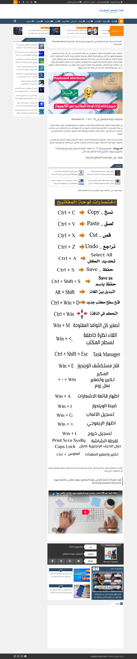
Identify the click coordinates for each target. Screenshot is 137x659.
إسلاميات (47, 21)
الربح (56, 21)
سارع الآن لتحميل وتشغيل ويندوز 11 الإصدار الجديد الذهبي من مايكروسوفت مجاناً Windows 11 (107, 596)
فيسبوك (29, 21)
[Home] (121, 21)
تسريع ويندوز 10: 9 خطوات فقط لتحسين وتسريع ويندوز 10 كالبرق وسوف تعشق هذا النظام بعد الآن (89, 150)
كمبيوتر (104, 21)
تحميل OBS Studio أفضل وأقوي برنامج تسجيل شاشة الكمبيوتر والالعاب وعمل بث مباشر (101, 182)
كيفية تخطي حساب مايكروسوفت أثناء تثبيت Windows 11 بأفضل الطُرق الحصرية (26, 97)
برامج (96, 21)
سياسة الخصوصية (115, 2)
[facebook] (23, 2)
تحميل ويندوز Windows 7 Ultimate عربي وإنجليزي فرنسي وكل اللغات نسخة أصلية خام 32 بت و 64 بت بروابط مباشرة (26, 61)
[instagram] (31, 2)
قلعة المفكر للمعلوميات (98, 656)
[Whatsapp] (70, 561)
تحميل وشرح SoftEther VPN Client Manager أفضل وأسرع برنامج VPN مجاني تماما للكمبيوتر (64, 173)
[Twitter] (61, 561)
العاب (88, 21)
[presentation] (97, 568)
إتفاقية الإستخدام (102, 2)
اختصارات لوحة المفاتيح (73, 554)
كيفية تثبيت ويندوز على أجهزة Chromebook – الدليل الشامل (29, 82)
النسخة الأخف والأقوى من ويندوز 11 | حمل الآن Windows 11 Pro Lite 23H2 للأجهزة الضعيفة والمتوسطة (26, 46)
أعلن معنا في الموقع (73, 2)
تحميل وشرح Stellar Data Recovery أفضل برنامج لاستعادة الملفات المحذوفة (100, 173)
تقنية (113, 21)
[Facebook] (52, 561)
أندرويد (64, 21)
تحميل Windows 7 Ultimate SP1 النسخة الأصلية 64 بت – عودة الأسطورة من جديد (25, 89)
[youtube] (35, 2)
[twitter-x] (27, 2)
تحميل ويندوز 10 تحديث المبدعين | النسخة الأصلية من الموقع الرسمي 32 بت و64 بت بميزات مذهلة (26, 53)
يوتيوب (38, 21)
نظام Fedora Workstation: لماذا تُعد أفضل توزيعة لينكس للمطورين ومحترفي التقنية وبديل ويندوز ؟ (30, 32)
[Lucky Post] (14, 21)
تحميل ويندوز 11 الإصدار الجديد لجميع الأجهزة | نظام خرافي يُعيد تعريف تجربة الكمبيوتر (26, 104)
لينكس (73, 21)
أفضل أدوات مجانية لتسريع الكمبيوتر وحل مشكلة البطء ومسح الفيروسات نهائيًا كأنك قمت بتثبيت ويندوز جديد (26, 111)
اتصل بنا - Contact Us (89, 2)
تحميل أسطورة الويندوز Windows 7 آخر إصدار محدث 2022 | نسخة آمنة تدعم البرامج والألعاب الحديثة (26, 75)
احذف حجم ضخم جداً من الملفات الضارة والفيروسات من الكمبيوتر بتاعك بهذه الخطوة (65, 182)
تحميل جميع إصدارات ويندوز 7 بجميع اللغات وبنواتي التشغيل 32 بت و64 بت (26, 68)
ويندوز (81, 21)
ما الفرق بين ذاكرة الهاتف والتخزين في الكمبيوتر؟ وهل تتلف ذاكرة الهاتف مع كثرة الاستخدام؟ (69, 32)
